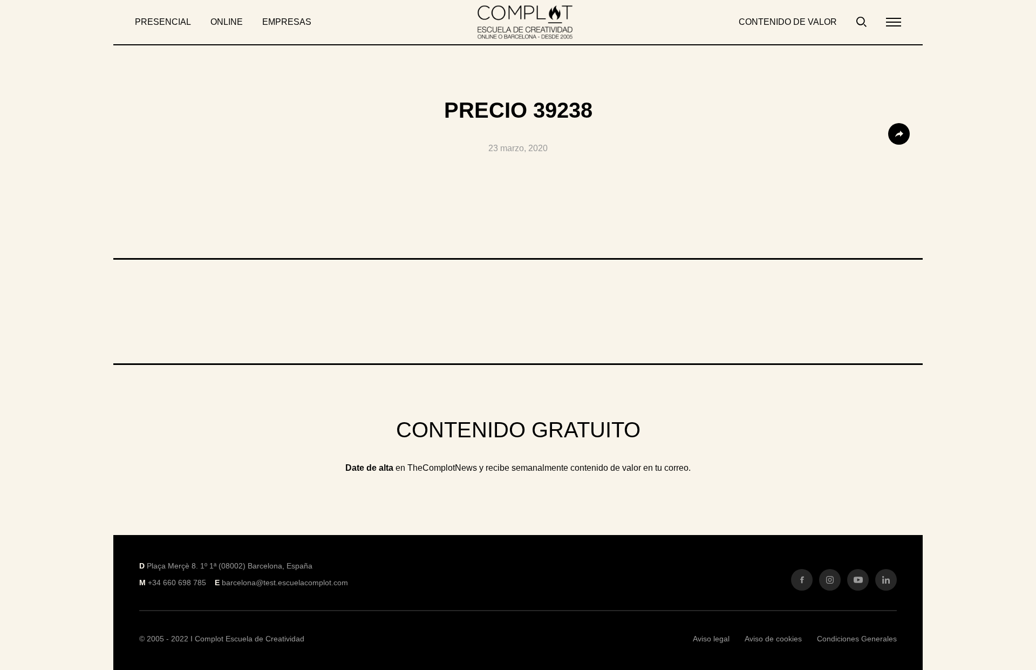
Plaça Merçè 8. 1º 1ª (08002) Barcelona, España (229, 565)
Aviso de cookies (773, 638)
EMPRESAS (286, 21)
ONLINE (226, 21)
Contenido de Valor (788, 21)
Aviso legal (711, 638)
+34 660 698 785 (177, 582)
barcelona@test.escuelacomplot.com (285, 582)
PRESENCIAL (163, 21)
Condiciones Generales (857, 638)
